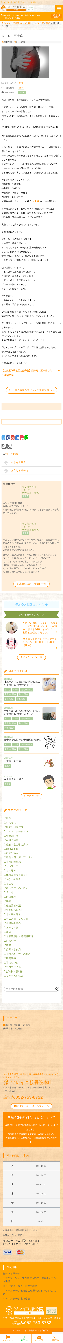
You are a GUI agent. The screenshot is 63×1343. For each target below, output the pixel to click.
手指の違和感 (13, 861)
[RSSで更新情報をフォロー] (9, 446)
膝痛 (8, 945)
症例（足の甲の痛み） (18, 844)
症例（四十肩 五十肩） (19, 857)
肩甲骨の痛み (13, 923)
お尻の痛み (12, 853)
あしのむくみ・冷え (17, 888)
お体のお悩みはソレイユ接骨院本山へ (33, 390)
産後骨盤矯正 (13, 905)
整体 (21, 88)
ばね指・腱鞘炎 (14, 971)
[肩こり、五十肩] (17, 437)
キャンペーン (7, 1340)
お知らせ (11, 940)
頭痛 (8, 932)
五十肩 (22, 92)
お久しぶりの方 (19, 470)
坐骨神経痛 (12, 836)
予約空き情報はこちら (29, 604)
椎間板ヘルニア (14, 910)
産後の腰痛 (12, 840)
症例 (21, 83)
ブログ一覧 (33, 796)
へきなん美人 (19, 462)
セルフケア (12, 866)
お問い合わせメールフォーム (33, 1106)
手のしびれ (12, 962)
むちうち (11, 822)
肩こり (9, 892)
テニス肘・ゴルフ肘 (17, 918)
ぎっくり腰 (12, 927)
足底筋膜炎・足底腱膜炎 (19, 936)
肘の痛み (11, 897)
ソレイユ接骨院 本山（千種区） (34, 1330)
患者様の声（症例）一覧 (32, 583)
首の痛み (11, 870)
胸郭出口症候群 (14, 827)
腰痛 (8, 901)
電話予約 (55, 1340)
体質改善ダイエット (17, 875)
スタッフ (57, 16)
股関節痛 (11, 958)
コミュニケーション (17, 831)
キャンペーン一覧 (33, 657)
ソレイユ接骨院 (11, 454)
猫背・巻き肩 (13, 949)
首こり (9, 883)
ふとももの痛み (14, 976)
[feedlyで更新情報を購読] (4, 446)
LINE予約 (24, 1340)
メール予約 (39, 1340)
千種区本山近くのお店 (18, 954)
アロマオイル (13, 967)
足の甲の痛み (13, 914)
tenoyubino (12, 849)
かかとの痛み (13, 879)
